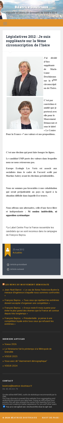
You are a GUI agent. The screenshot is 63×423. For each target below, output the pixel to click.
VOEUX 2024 (11, 365)
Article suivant (17, 269)
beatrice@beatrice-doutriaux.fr (17, 386)
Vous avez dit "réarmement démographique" (26, 361)
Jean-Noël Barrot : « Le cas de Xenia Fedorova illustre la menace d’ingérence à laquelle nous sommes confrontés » (32, 292)
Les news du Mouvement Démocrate (27, 284)
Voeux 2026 (11, 344)
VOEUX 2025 (11, 356)
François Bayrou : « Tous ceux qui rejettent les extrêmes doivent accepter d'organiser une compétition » (32, 301)
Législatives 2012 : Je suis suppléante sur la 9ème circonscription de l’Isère (28, 40)
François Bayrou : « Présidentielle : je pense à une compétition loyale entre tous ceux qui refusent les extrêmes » (29, 321)
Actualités (17, 252)
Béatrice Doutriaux (31, 7)
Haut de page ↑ (51, 417)
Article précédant (18, 264)
